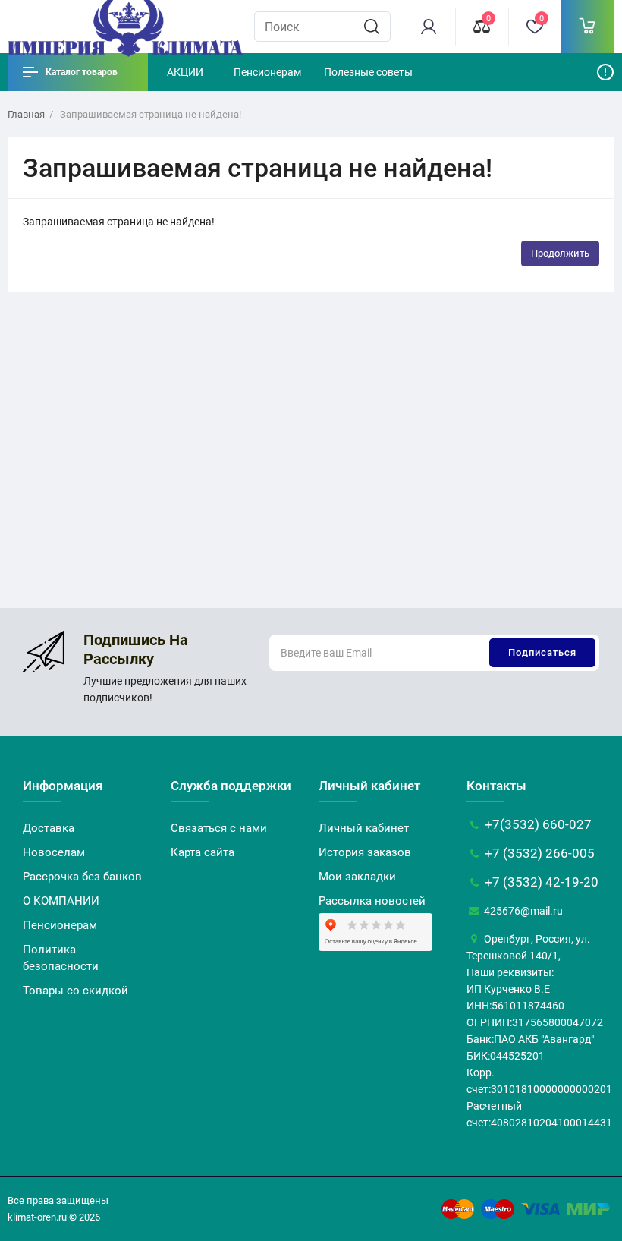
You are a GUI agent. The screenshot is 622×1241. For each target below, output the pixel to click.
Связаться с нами (219, 828)
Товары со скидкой (75, 990)
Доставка (48, 828)
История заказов (365, 852)
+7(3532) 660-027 (537, 824)
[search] (372, 26)
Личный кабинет (364, 828)
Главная (26, 114)
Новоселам (54, 852)
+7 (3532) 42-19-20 (540, 882)
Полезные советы (368, 72)
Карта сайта (202, 852)
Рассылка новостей (372, 901)
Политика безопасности (61, 958)
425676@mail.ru (522, 911)
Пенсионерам (267, 72)
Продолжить (560, 253)
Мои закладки (357, 877)
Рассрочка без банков (82, 877)
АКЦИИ (185, 72)
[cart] (587, 26)
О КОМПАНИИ (61, 901)
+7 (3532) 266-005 (538, 853)
